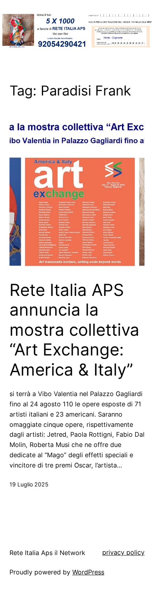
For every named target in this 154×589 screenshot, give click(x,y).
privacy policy (123, 552)
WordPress (88, 572)
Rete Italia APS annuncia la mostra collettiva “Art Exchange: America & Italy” (74, 330)
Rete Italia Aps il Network (47, 553)
